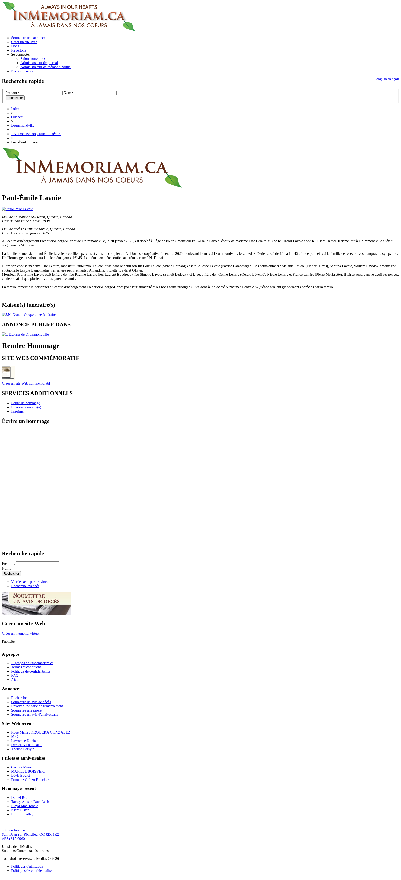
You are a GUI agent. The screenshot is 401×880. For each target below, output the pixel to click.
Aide (14, 680)
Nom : (68, 93)
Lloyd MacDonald (24, 806)
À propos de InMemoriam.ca (32, 663)
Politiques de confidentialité (31, 871)
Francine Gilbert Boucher (30, 780)
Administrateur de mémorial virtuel (45, 67)
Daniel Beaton (21, 797)
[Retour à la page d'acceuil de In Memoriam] (69, 30)
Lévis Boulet (20, 775)
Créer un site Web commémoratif (26, 383)
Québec (17, 117)
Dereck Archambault (26, 745)
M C (14, 736)
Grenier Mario (21, 767)
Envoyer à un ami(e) (26, 407)
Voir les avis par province (29, 582)
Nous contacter (22, 71)
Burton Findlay (22, 814)
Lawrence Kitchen (24, 741)
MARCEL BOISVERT (28, 771)
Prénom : (12, 93)
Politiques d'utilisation (27, 866)
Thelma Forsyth (22, 749)
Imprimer (18, 411)
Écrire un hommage (25, 403)
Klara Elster (20, 810)
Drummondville (22, 125)
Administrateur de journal (39, 63)
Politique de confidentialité (30, 671)
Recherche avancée (25, 586)
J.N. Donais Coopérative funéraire (36, 134)
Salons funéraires (32, 59)
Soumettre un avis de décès (31, 702)
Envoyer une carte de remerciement (37, 706)
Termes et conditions (26, 667)
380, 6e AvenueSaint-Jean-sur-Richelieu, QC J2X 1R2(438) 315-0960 (30, 834)
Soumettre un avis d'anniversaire (34, 714)
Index (15, 109)
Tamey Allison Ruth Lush (30, 802)
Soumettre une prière (26, 710)
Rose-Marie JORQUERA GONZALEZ (40, 732)
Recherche (19, 698)
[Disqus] (200, 487)
